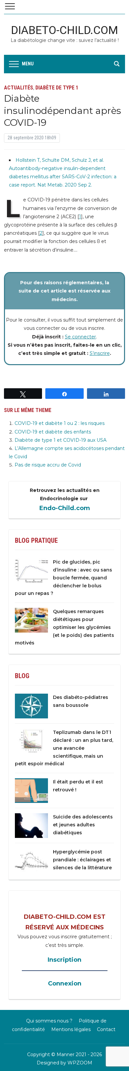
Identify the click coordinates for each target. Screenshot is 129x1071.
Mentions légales (71, 1029)
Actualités (18, 88)
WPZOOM (79, 1063)
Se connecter (80, 337)
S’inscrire (100, 353)
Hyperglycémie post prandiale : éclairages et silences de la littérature (82, 860)
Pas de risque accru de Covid (48, 465)
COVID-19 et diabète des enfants (53, 432)
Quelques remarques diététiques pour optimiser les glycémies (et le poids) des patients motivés (64, 627)
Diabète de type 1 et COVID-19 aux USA (61, 440)
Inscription (64, 959)
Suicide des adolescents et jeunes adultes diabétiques (83, 825)
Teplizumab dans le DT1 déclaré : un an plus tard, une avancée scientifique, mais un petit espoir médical (64, 748)
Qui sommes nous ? (49, 1021)
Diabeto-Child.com (64, 30)
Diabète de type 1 (56, 88)
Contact (106, 1029)
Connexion (64, 983)
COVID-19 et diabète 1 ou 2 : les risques (60, 423)
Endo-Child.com (64, 508)
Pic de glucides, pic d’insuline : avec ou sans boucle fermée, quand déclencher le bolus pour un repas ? (63, 577)
